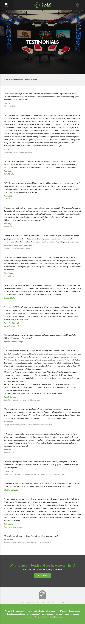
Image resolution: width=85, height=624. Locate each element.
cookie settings (33, 617)
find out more (47, 617)
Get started (42, 575)
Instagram (56, 603)
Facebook (37, 603)
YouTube (47, 603)
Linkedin (65, 603)
